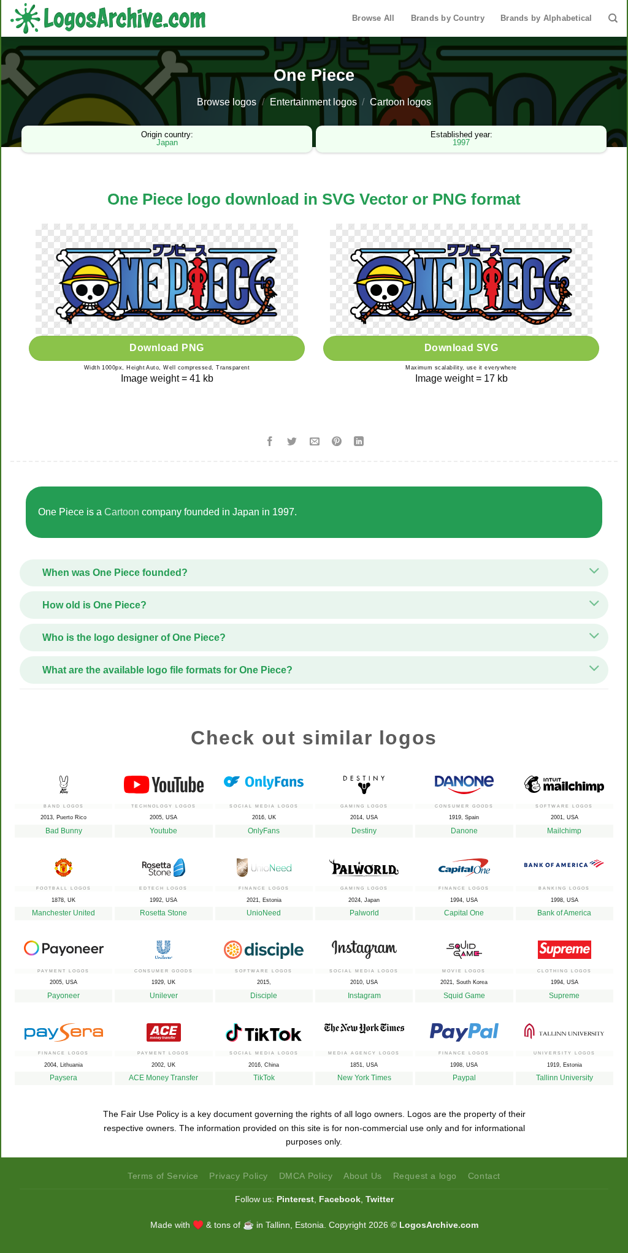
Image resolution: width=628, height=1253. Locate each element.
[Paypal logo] (464, 1029)
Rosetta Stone (163, 913)
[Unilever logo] (163, 946)
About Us (362, 1176)
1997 (461, 142)
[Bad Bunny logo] (63, 782)
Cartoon (121, 512)
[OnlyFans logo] (264, 780)
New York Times (364, 1077)
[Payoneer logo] (63, 945)
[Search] (613, 18)
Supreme (564, 995)
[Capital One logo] (464, 864)
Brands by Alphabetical (546, 18)
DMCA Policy (306, 1176)
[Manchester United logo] (63, 864)
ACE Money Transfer (163, 1077)
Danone (464, 831)
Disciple (263, 995)
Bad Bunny (63, 831)
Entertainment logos (313, 102)
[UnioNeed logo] (264, 864)
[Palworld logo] (364, 864)
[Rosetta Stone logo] (163, 864)
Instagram (364, 995)
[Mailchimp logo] (564, 781)
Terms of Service (163, 1176)
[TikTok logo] (264, 1029)
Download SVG (461, 348)
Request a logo (425, 1176)
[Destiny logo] (364, 782)
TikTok (264, 1077)
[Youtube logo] (163, 781)
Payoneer (63, 995)
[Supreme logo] (564, 946)
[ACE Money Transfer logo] (163, 1029)
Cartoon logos (400, 102)
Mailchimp (564, 831)
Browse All (373, 18)
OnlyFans (264, 831)
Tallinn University (564, 1077)
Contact (484, 1176)
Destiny (364, 831)
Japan (167, 142)
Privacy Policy (238, 1176)
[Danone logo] (464, 782)
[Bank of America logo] (564, 860)
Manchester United (63, 913)
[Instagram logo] (364, 946)
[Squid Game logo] (464, 946)
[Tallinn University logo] (564, 1028)
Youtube (163, 831)
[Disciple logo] (264, 946)
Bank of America (564, 913)
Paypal (464, 1077)
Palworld (364, 913)
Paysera (63, 1077)
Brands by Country (447, 18)
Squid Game (464, 995)
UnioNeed (264, 913)
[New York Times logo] (364, 1025)
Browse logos (226, 102)
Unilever (164, 995)
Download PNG (166, 348)
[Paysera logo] (63, 1029)
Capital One (464, 913)
